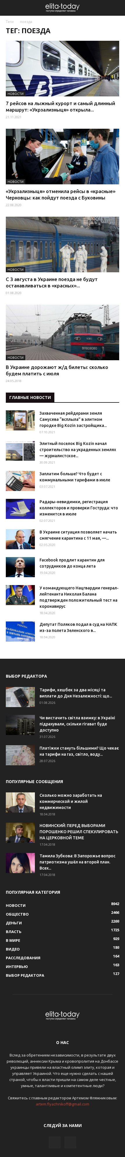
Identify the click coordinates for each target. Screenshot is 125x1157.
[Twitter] (70, 1142)
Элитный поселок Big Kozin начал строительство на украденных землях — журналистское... (78, 449)
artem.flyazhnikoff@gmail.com (62, 1104)
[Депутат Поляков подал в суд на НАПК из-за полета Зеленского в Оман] (20, 631)
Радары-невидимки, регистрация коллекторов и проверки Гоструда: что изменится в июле (79, 507)
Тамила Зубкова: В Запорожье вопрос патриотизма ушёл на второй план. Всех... (77, 862)
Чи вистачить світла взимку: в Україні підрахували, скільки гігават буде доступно (77, 724)
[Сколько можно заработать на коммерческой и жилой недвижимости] (20, 802)
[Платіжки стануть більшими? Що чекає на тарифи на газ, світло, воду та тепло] (20, 755)
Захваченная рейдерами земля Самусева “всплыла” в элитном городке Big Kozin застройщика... (73, 419)
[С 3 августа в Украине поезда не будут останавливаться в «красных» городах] (62, 244)
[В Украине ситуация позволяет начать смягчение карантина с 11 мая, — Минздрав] (20, 539)
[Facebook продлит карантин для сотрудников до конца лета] (20, 567)
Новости (16, 93)
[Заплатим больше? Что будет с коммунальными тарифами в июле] (20, 481)
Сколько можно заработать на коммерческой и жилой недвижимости (71, 801)
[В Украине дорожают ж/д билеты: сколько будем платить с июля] (62, 332)
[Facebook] (54, 1142)
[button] (117, 8)
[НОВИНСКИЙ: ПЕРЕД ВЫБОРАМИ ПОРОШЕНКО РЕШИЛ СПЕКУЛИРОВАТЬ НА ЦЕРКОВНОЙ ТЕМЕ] (20, 833)
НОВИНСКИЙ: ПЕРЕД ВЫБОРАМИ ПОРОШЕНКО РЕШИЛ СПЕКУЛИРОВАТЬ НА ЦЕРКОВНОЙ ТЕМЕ (79, 831)
